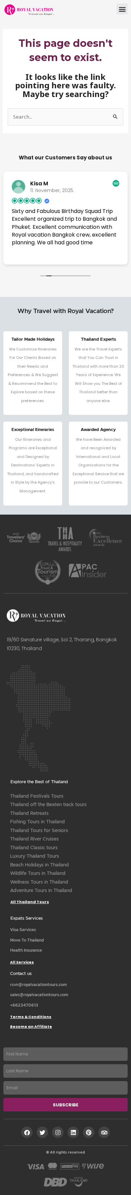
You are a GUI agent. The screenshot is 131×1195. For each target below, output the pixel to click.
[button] (122, 8)
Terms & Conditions (30, 1016)
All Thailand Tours (29, 902)
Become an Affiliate (31, 1026)
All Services (22, 962)
